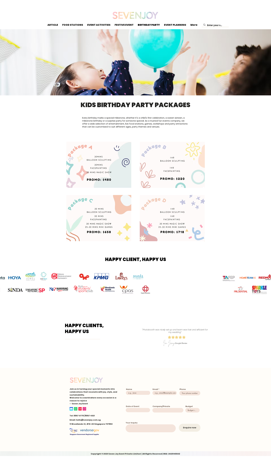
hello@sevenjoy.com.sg (88, 420)
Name (129, 389)
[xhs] (80, 409)
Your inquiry (131, 423)
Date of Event (132, 406)
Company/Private (161, 406)
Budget (189, 406)
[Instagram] (84, 409)
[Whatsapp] (75, 409)
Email (155, 389)
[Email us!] (71, 409)
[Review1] (166, 354)
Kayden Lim (168, 346)
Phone (183, 389)
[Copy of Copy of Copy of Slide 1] (181, 354)
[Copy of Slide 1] (176, 354)
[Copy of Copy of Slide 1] (171, 354)
